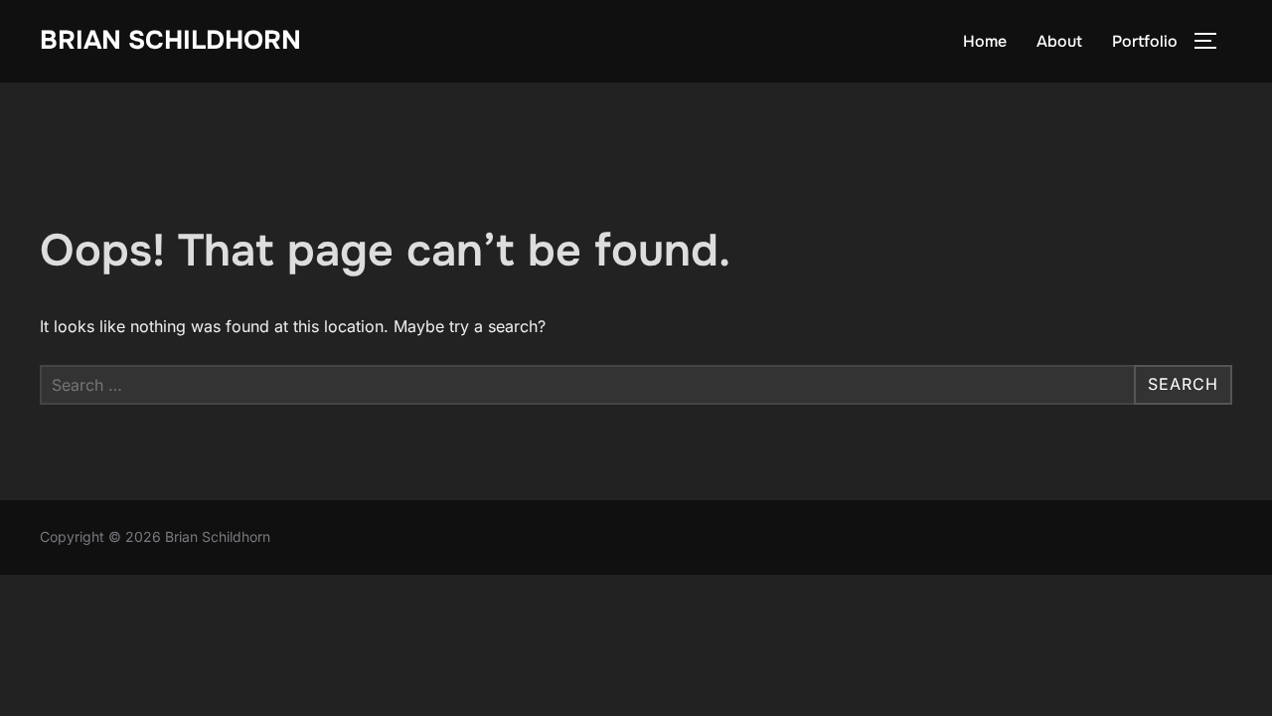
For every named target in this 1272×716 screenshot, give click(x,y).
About (1059, 41)
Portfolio (1145, 41)
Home (985, 41)
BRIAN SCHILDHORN (170, 40)
